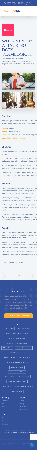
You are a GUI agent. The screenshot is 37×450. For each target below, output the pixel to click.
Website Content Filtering (17, 372)
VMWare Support (9, 357)
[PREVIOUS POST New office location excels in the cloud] (4, 275)
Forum (22, 401)
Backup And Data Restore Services (17, 362)
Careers (4, 407)
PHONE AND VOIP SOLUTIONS (17, 381)
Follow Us (6, 415)
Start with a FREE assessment (18, 315)
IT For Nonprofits (10, 377)
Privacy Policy (24, 410)
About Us (5, 401)
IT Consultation (7, 348)
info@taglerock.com (27, 432)
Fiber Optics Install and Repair (17, 338)
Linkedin (5, 424)
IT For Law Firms (24, 377)
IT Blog (22, 404)
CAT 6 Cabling (9, 329)
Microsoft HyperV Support (17, 353)
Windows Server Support (23, 348)
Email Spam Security (17, 367)
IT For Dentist (7, 386)
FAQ (3, 404)
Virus (21, 262)
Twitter (4, 421)
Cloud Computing (17, 391)
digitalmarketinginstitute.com (16, 138)
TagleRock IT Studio (28, 444)
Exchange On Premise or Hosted (17, 343)
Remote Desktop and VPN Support (17, 333)
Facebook (5, 418)
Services (17, 324)
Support (22, 398)
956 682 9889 (12, 432)
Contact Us (23, 407)
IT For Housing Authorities (23, 386)
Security (12, 262)
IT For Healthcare (24, 357)
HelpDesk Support (23, 329)
